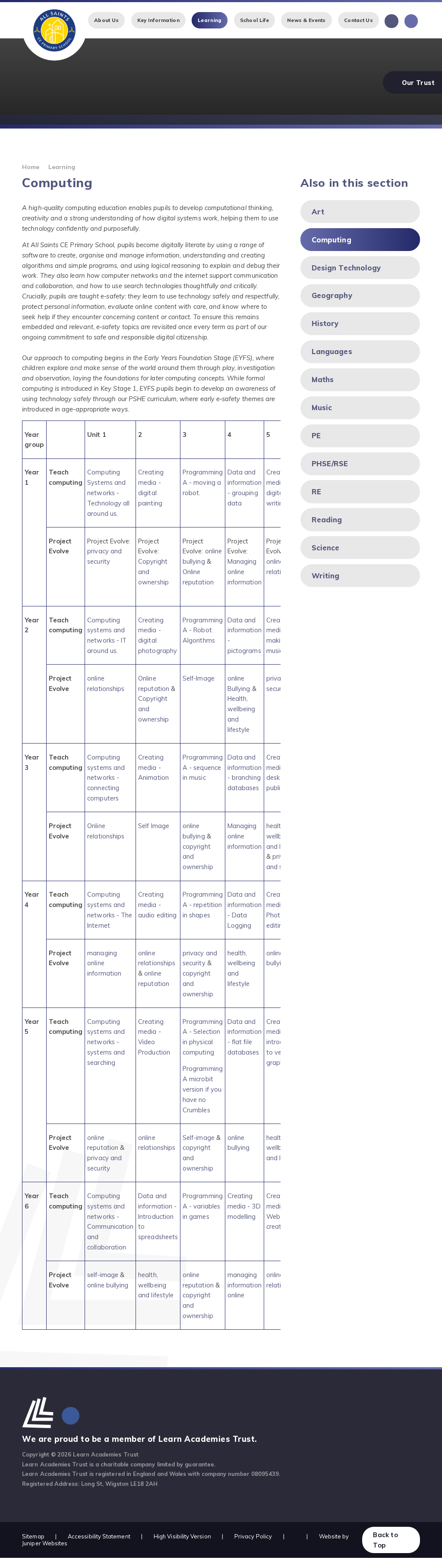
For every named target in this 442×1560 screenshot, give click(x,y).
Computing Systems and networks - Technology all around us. (108, 492)
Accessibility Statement (99, 1536)
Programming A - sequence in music (203, 767)
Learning (62, 166)
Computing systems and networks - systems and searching (106, 1042)
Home (30, 166)
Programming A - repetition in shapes (203, 904)
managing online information (104, 963)
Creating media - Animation (153, 767)
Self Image (153, 826)
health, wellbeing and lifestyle (156, 1285)
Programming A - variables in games (203, 1206)
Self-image (199, 1137)
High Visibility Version (182, 1536)
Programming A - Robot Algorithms (203, 630)
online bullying (107, 1285)
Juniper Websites (44, 1543)
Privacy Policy (253, 1536)
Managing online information (244, 571)
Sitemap (33, 1536)
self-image (102, 1275)
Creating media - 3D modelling (244, 1206)
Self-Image (199, 678)
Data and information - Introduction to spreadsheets (158, 1216)
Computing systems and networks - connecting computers (106, 777)
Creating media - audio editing (157, 904)
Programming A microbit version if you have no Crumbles (203, 1089)
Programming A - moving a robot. (203, 482)
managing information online (244, 1285)
